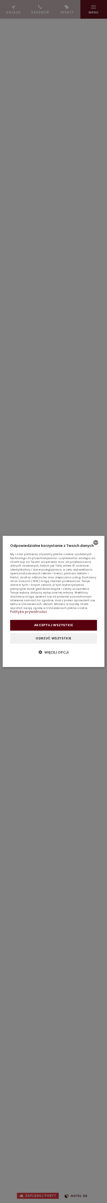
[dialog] (54, 601)
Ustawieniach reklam (37, 604)
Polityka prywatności (28, 611)
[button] (53, 652)
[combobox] (95, 542)
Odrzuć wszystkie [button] (53, 638)
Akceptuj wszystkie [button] (53, 624)
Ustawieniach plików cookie (66, 608)
